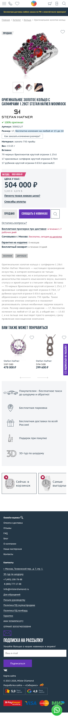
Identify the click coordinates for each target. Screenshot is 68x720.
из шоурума (56, 236)
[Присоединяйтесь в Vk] (5, 670)
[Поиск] (64, 3)
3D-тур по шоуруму (34, 462)
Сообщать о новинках (35, 214)
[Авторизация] (57, 3)
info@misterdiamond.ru (16, 589)
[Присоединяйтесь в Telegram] (12, 670)
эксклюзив (7, 256)
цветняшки (21, 256)
